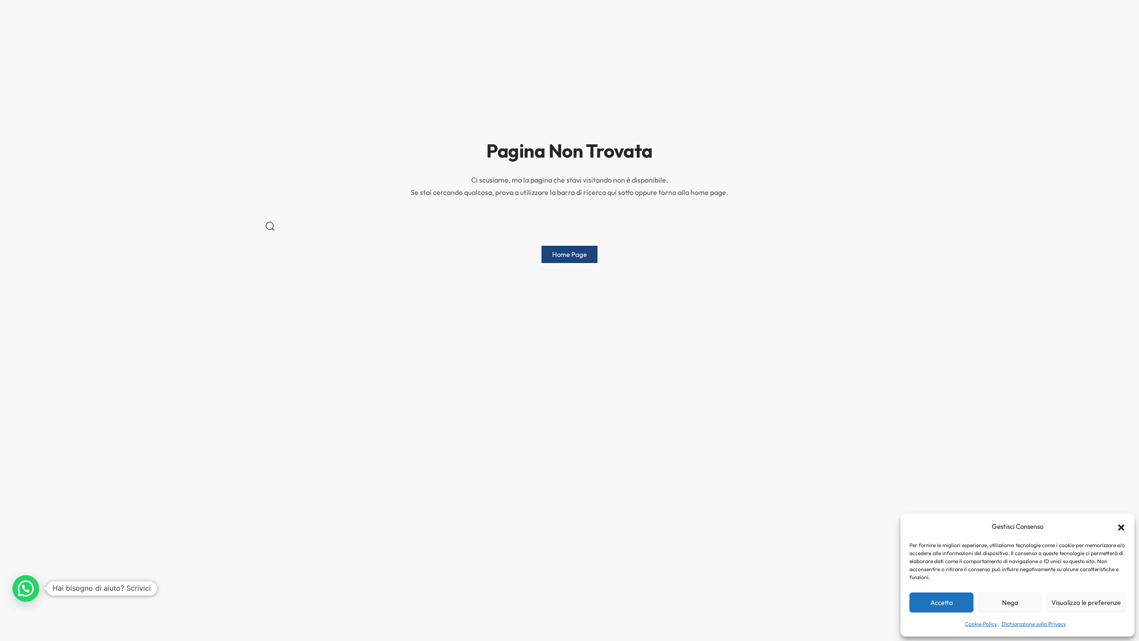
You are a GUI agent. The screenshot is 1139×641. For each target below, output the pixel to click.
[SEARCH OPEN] (270, 226)
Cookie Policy (981, 624)
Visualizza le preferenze (1086, 602)
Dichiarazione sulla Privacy (1034, 624)
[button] (1121, 526)
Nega (1010, 602)
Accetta (941, 602)
